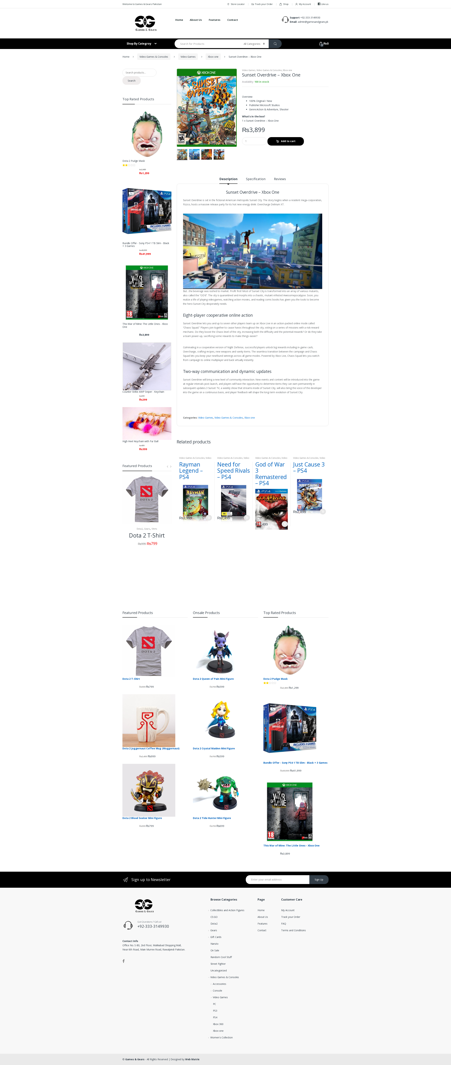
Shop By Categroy (139, 43)
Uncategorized (219, 970)
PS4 (215, 1017)
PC (214, 1004)
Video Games (188, 56)
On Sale (215, 950)
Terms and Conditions (293, 930)
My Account (305, 4)
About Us (196, 20)
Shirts (154, 528)
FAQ (283, 923)
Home (179, 20)
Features (214, 20)
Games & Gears (134, 1059)
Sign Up (319, 879)
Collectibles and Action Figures (227, 910)
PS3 (215, 1010)
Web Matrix (192, 1059)
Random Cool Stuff (221, 957)
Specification (255, 179)
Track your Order (264, 4)
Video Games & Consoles (154, 56)
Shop (286, 4)
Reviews (280, 179)
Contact (232, 20)
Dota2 (140, 528)
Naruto (214, 943)
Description (228, 179)
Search (131, 80)
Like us (325, 4)
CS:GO (214, 917)
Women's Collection (221, 1037)
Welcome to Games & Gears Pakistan (142, 4)
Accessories (219, 984)
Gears (147, 528)
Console (217, 990)
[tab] (228, 180)
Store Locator (238, 4)
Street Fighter (218, 963)
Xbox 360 (218, 1024)
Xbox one (213, 56)
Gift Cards (215, 937)
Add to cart (288, 141)
